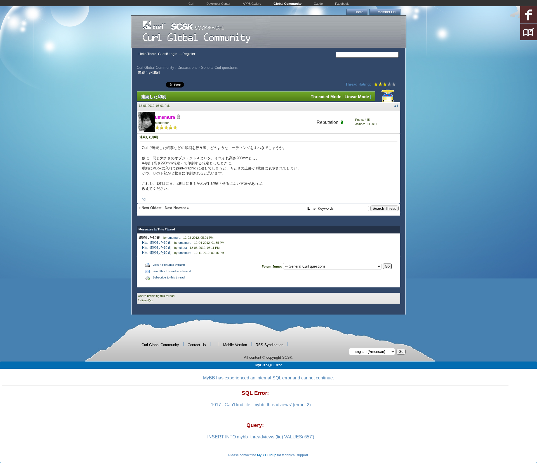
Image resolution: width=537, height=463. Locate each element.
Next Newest (175, 208)
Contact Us (197, 345)
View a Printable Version (168, 264)
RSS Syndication (269, 345)
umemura (174, 237)
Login (173, 54)
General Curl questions (219, 67)
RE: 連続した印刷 (156, 242)
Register (188, 54)
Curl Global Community (155, 67)
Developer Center (218, 3)
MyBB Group (266, 455)
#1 (396, 106)
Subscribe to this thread (168, 277)
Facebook (342, 3)
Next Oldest (151, 208)
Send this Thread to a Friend (171, 271)
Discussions (187, 67)
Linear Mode (357, 96)
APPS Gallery (252, 3)
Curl (191, 3)
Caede (318, 3)
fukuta (182, 247)
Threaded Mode (326, 96)
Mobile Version (235, 345)
